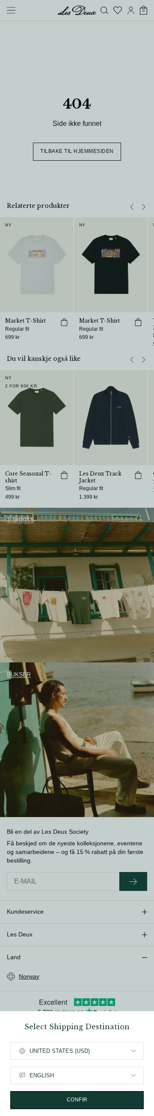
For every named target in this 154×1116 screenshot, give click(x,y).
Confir (77, 1100)
